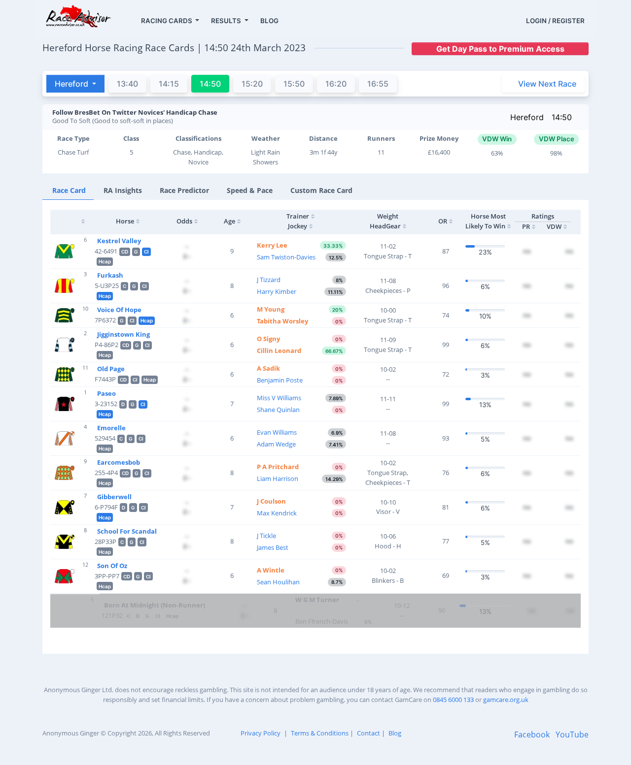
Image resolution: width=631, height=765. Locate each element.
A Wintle (270, 570)
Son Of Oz (112, 565)
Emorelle (111, 427)
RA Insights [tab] (123, 190)
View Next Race (547, 84)
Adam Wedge (276, 444)
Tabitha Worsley (282, 321)
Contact (368, 733)
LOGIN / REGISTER (555, 21)
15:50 (294, 84)
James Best (272, 547)
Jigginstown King (123, 334)
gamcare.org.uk (505, 699)
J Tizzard (268, 279)
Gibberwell (114, 496)
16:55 (377, 84)
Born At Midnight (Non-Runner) (154, 605)
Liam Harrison (277, 478)
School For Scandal (127, 531)
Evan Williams (277, 432)
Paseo (106, 393)
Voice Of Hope (119, 309)
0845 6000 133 (453, 699)
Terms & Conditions (320, 733)
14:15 (169, 84)
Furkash (110, 275)
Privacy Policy (260, 733)
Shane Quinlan (278, 409)
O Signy (268, 338)
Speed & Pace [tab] (250, 190)
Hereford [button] (72, 84)
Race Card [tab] (69, 190)
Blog (394, 733)
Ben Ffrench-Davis (321, 621)
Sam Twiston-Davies (286, 257)
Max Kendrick (277, 513)
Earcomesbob (118, 462)
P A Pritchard (278, 466)
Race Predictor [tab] (184, 190)
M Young (270, 309)
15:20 (252, 84)
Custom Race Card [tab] (321, 190)
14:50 (562, 117)
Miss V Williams (279, 397)
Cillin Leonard (279, 350)
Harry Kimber (276, 291)
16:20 (336, 84)
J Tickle (266, 535)
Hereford (527, 117)
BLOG (269, 21)
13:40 (127, 84)
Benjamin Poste (280, 380)
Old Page (111, 368)
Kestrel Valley (119, 240)
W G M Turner (317, 599)
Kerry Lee (272, 245)
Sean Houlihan (278, 581)
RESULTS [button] (227, 21)
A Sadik (268, 368)
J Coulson (271, 501)
